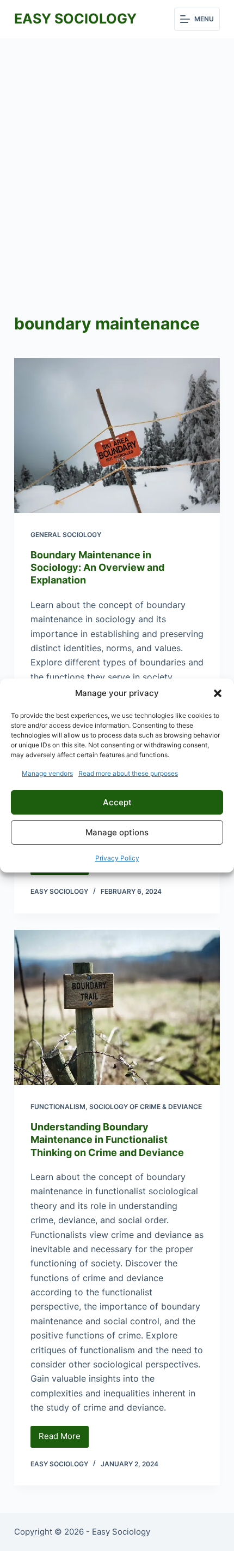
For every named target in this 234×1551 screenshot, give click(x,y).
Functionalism (57, 1106)
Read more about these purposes (128, 773)
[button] (217, 693)
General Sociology (65, 534)
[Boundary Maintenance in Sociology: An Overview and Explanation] (117, 435)
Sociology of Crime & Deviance (145, 1106)
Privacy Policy (117, 858)
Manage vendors (47, 773)
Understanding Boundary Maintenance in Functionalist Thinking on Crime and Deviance (107, 1139)
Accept (117, 802)
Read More (64, 1439)
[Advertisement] (117, 161)
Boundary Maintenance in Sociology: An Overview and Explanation (97, 567)
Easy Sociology (75, 18)
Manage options (117, 832)
